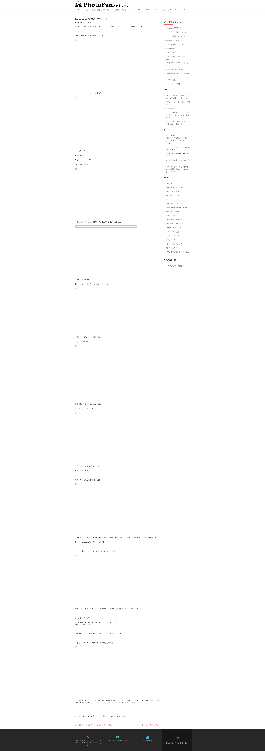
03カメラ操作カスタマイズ (176, 36)
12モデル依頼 (171, 80)
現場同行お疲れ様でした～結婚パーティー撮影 (93, 725)
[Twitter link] (178, 738)
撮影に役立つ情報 (119, 10)
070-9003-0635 (147, 741)
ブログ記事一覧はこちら (177, 266)
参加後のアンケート (174, 203)
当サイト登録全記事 (99, 716)
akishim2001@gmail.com (118, 740)
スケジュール (172, 199)
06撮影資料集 (171, 48)
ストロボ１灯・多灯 (173, 147)
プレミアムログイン (180, 10)
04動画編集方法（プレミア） (176, 40)
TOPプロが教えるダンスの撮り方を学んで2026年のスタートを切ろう (177, 115)
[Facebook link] (175, 738)
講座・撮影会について (100, 10)
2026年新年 (170, 109)
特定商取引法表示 (174, 191)
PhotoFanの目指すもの (175, 187)
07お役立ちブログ (172, 52)
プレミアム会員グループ (176, 232)
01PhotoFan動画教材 (173, 28)
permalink (122, 716)
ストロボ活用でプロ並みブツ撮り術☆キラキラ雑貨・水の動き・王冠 (177, 138)
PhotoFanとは (83, 10)
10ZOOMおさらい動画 (174, 69)
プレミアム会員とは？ (163, 10)
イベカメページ (173, 236)
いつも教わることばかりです (148, 725)
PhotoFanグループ (174, 228)
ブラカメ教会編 (171, 160)
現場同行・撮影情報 (174, 219)
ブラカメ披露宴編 (172, 154)
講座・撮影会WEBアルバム (177, 207)
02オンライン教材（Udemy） (176, 32)
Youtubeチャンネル (174, 215)
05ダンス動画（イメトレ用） (176, 44)
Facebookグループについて (140, 10)
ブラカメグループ (174, 240)
